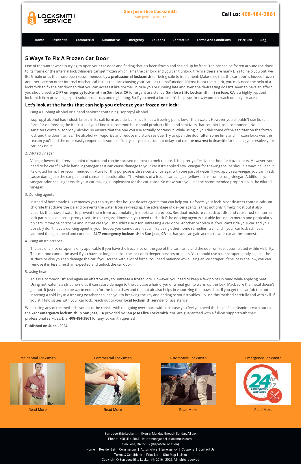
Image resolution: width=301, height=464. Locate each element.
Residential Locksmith (38, 358)
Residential (60, 40)
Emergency (135, 40)
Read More (38, 409)
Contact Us (181, 40)
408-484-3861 (259, 13)
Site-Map (169, 455)
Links (183, 455)
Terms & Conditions (128, 455)
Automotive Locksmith (188, 358)
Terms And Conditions (214, 40)
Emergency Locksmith (263, 358)
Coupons (158, 40)
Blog (263, 40)
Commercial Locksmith (113, 358)
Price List (245, 40)
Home (39, 40)
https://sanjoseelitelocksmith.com (167, 439)
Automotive (111, 40)
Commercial (85, 40)
